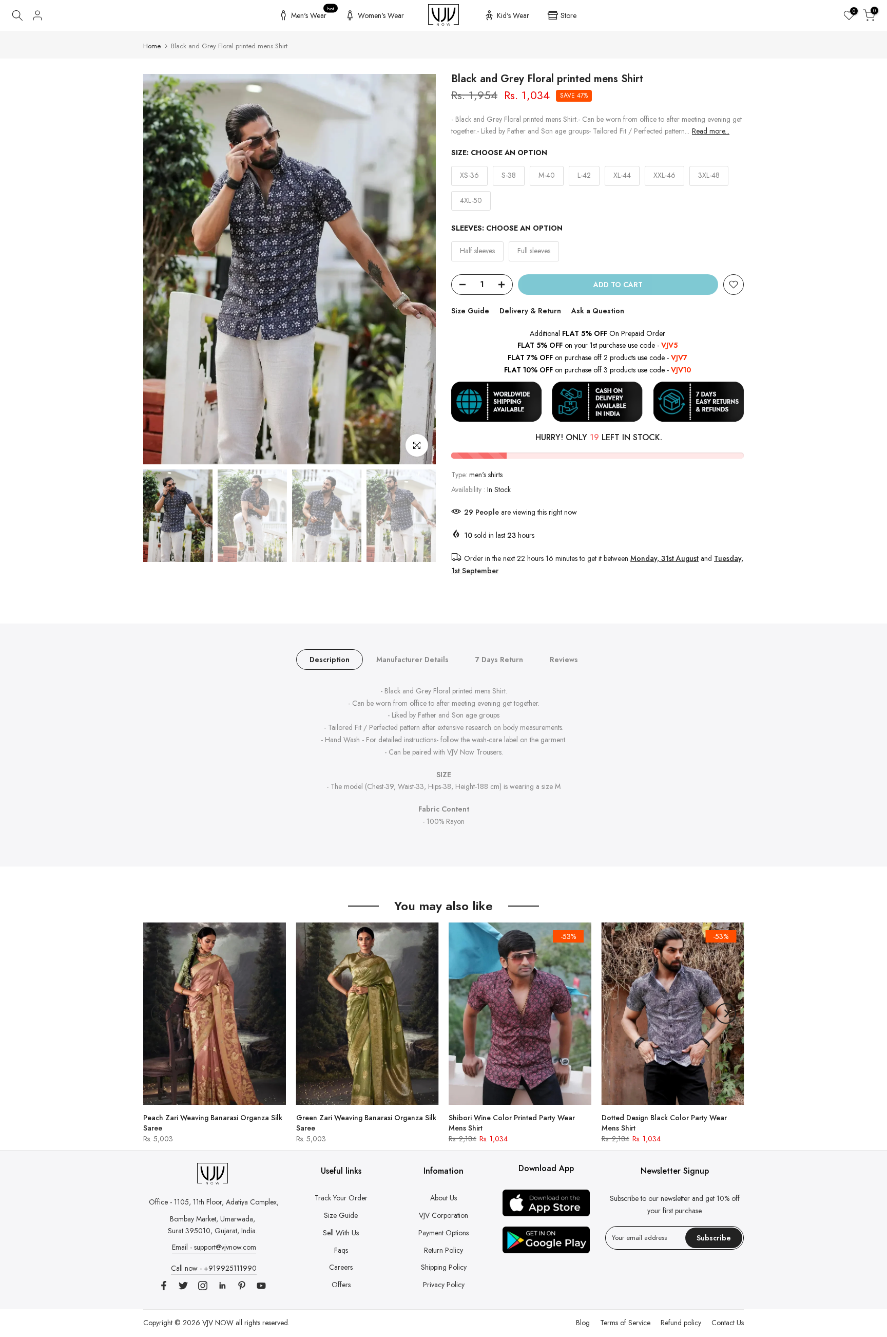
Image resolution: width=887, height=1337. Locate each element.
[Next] (418, 269)
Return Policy (443, 1250)
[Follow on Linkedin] (222, 1285)
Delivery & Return (530, 311)
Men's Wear (313, 14)
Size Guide (470, 311)
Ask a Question (597, 311)
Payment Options (443, 1233)
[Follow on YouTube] (261, 1285)
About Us (443, 1198)
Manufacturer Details (412, 659)
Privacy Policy (444, 1284)
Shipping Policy (444, 1267)
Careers (341, 1267)
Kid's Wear (513, 15)
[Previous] (161, 269)
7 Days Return (499, 659)
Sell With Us (341, 1233)
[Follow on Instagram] (202, 1285)
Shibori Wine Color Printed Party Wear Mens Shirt (512, 1122)
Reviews (564, 659)
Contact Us (727, 1322)
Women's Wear (381, 15)
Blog (583, 1322)
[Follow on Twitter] (183, 1285)
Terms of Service (625, 1322)
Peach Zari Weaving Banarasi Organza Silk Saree (212, 1122)
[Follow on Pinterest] (241, 1285)
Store (568, 15)
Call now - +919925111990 (214, 1268)
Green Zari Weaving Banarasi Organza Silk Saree (366, 1122)
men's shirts (486, 474)
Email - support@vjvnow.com (214, 1247)
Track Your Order (341, 1198)
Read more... (710, 131)
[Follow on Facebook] (163, 1285)
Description (330, 659)
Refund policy (681, 1322)
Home (152, 46)
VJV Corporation (443, 1215)
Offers (341, 1284)
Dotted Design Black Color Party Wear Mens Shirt (664, 1122)
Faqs (341, 1250)
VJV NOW (218, 1322)
